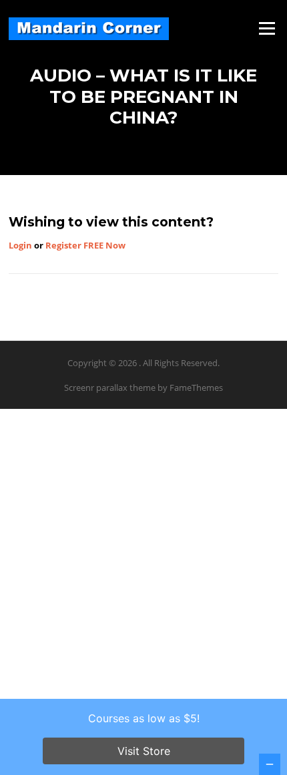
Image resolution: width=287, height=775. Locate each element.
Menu (266, 28)
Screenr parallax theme (110, 387)
